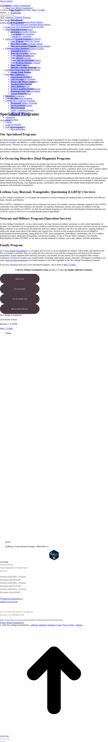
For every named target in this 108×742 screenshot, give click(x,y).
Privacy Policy (69, 625)
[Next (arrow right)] (4, 741)
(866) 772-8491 (38, 10)
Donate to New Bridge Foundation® (15, 5)
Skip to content (6, 1)
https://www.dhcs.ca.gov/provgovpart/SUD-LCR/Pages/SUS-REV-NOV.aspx (31, 620)
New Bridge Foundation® (16, 251)
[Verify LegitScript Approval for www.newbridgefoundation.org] (54, 559)
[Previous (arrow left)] (1, 741)
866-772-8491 (70, 265)
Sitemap (79, 625)
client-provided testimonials (16, 260)
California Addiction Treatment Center (46, 625)
